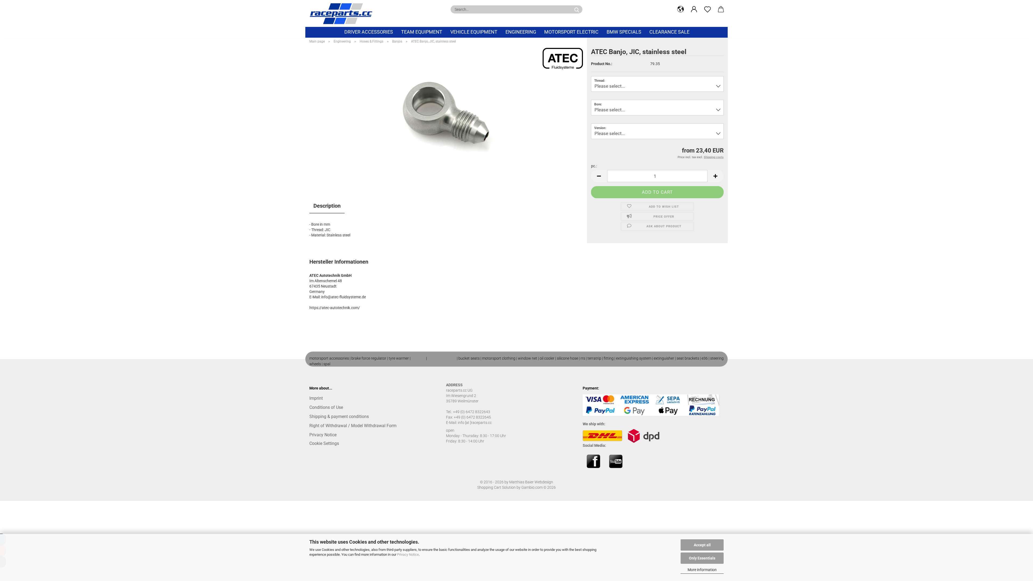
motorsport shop (442, 358)
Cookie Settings (324, 443)
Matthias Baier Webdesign (531, 482)
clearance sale (669, 32)
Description (327, 206)
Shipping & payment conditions (339, 416)
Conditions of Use (326, 407)
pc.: (594, 166)
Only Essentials (702, 558)
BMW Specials (624, 32)
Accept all (702, 545)
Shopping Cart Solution (496, 487)
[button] (680, 9)
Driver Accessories (368, 32)
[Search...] (576, 9)
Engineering (520, 32)
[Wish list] (707, 9)
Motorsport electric (571, 32)
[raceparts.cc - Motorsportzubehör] (343, 13)
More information (702, 570)
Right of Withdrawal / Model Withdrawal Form (353, 425)
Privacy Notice (408, 554)
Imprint (316, 398)
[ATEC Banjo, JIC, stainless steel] (446, 115)
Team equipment (421, 32)
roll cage (418, 358)
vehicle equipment (473, 32)
